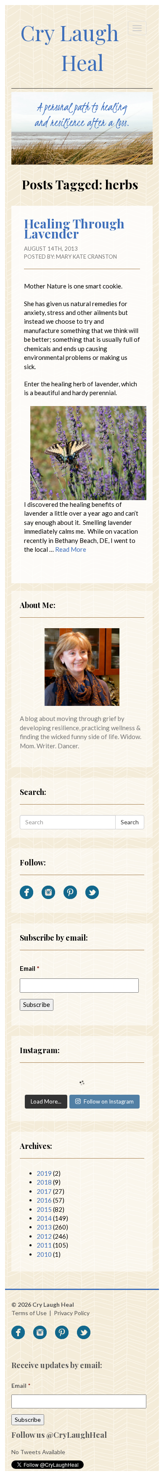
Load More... (46, 1101)
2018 (44, 1182)
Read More (70, 549)
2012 (44, 1236)
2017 (44, 1191)
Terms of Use (29, 1312)
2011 (44, 1245)
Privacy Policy (72, 1312)
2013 (44, 1227)
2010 (44, 1254)
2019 (44, 1173)
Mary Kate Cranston (86, 256)
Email (30, 968)
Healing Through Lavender (74, 228)
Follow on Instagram (109, 1101)
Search (130, 822)
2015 (44, 1209)
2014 (44, 1218)
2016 (44, 1200)
